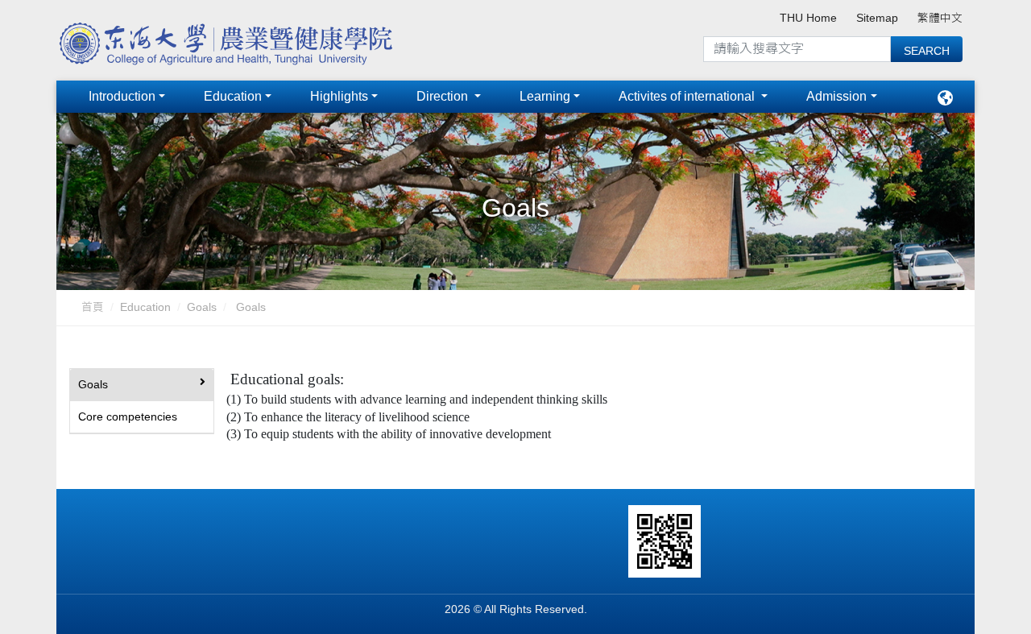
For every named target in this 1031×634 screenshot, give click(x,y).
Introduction (122, 96)
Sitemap (877, 18)
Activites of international (688, 96)
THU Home (808, 18)
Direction (443, 96)
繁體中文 (940, 18)
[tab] (141, 385)
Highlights (339, 96)
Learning (545, 96)
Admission (836, 96)
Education (233, 96)
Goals (202, 307)
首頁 (92, 307)
